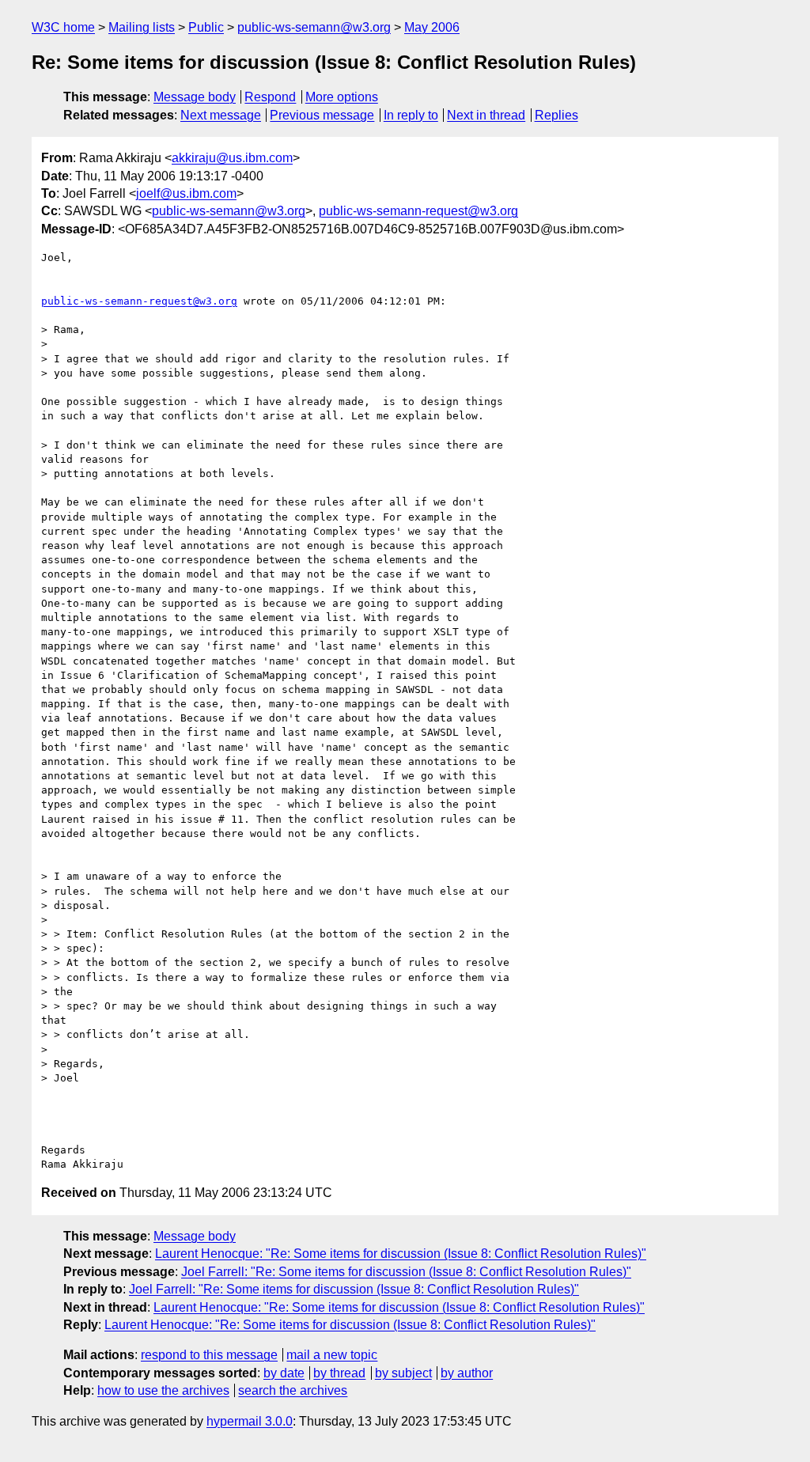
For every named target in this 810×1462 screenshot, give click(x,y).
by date (284, 1373)
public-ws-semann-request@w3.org (418, 211)
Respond (270, 97)
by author (467, 1373)
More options (341, 97)
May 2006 (432, 27)
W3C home (63, 27)
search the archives (292, 1390)
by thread (339, 1373)
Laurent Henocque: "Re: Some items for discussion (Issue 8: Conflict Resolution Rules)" (400, 1253)
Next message (220, 115)
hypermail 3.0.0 (249, 1421)
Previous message (322, 115)
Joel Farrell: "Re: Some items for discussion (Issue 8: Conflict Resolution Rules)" (406, 1271)
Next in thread (486, 115)
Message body (194, 97)
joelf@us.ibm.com (186, 193)
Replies (556, 115)
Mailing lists (141, 27)
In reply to (411, 115)
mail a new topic (331, 1355)
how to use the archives (163, 1390)
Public (206, 27)
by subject (403, 1373)
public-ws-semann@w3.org (314, 27)
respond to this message (209, 1355)
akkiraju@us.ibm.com (232, 158)
